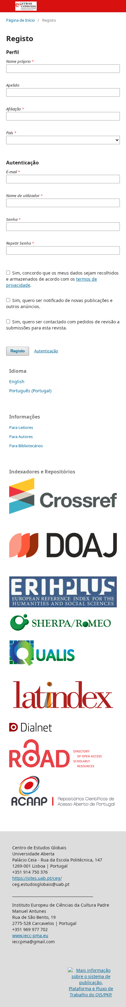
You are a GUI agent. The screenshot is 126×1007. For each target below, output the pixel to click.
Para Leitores (21, 427)
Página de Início (20, 20)
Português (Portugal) (30, 391)
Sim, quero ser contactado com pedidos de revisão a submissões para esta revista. (63, 325)
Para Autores (21, 436)
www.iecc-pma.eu (30, 935)
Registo (17, 351)
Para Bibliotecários (26, 445)
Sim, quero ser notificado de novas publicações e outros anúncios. (59, 303)
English (16, 381)
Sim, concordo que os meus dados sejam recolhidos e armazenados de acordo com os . (62, 279)
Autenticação (46, 351)
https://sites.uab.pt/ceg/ (37, 878)
